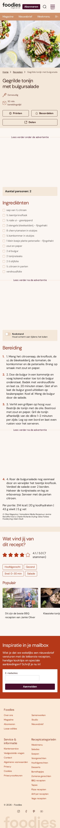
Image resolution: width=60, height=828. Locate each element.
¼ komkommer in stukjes (20, 235)
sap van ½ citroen (16, 210)
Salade (31, 573)
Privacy (7, 766)
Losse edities (10, 728)
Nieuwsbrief (25, 16)
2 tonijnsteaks (14, 256)
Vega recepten (38, 798)
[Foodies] (11, 6)
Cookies (8, 771)
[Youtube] (41, 811)
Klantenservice (11, 748)
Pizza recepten (38, 789)
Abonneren (31, 6)
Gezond (30, 567)
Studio (35, 719)
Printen (17, 113)
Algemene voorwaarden (16, 762)
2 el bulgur (12, 251)
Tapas (34, 785)
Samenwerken (39, 715)
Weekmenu (43, 16)
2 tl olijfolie (12, 261)
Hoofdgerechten (39, 762)
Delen (32, 122)
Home (5, 72)
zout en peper (14, 246)
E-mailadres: (11, 673)
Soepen (35, 753)
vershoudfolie (14, 271)
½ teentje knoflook (16, 215)
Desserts (35, 767)
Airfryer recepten (40, 793)
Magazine (8, 16)
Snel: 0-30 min (13, 573)
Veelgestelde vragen (14, 753)
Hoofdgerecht (12, 567)
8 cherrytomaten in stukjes (21, 230)
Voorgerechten (38, 758)
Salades (35, 749)
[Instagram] (18, 811)
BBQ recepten (38, 780)
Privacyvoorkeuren (13, 775)
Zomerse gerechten (41, 776)
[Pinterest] (33, 811)
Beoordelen (46, 113)
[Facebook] (26, 811)
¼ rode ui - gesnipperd (19, 220)
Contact (8, 757)
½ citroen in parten (17, 266)
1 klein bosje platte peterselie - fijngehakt (30, 240)
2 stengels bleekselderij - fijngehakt (26, 225)
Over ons (8, 715)
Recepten (18, 72)
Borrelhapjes (37, 771)
